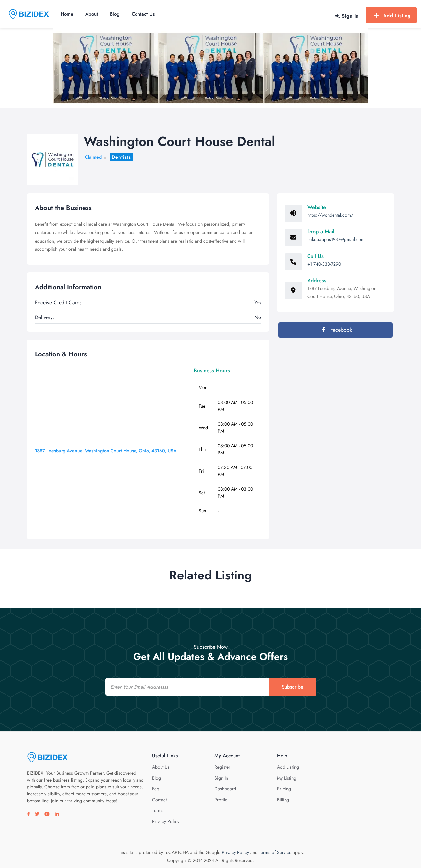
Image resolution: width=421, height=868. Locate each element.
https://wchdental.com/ (330, 215)
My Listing (286, 778)
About (91, 14)
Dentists (121, 157)
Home (67, 14)
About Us (161, 767)
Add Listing (397, 15)
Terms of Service (275, 852)
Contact (159, 799)
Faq (155, 789)
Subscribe (292, 687)
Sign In (221, 778)
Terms (157, 810)
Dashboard (225, 789)
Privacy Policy (165, 821)
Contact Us (143, 14)
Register (222, 767)
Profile (220, 799)
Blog (115, 14)
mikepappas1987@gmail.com (336, 239)
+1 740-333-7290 (324, 264)
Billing (283, 799)
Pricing (284, 789)
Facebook (340, 330)
